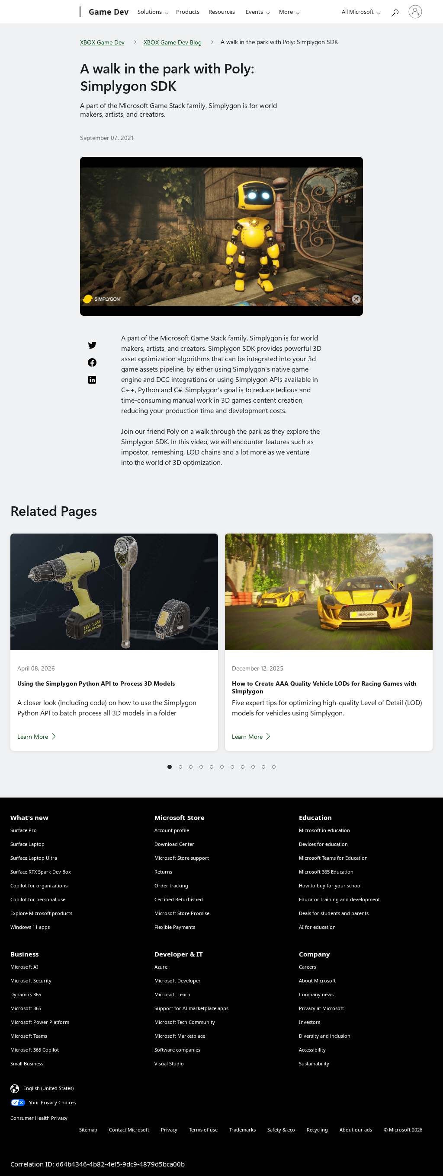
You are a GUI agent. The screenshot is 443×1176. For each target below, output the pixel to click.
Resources (222, 12)
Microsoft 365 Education (326, 871)
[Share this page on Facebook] (92, 362)
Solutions (150, 12)
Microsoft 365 (25, 1008)
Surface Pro (23, 830)
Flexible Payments (174, 927)
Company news (316, 994)
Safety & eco (281, 1129)
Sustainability (314, 1063)
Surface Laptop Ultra (33, 858)
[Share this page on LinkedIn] (92, 380)
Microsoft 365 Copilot (34, 1049)
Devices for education (323, 844)
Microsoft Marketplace (179, 1036)
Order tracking (171, 885)
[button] (169, 767)
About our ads (356, 1129)
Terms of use (203, 1129)
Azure (160, 966)
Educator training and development (339, 899)
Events (254, 12)
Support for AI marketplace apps (191, 1008)
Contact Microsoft (129, 1129)
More (286, 12)
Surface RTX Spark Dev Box (40, 871)
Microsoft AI (24, 966)
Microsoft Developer (177, 980)
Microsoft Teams (28, 1036)
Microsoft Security (30, 980)
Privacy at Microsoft (321, 1008)
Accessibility (312, 1049)
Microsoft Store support (181, 858)
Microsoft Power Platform (39, 1022)
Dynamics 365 (25, 994)
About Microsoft (317, 980)
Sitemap (88, 1129)
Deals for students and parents (334, 913)
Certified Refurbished (178, 899)
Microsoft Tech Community (184, 1022)
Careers (307, 966)
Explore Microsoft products (41, 913)
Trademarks (242, 1129)
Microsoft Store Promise (181, 913)
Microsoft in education (324, 830)
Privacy (169, 1129)
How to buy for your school (330, 885)
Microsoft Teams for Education (333, 858)
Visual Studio (169, 1063)
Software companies (177, 1049)
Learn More (32, 736)
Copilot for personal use (37, 899)
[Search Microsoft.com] (394, 11)
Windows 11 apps (30, 927)
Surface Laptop (27, 844)
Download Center (174, 844)
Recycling (317, 1129)
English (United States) (48, 1088)
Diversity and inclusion (324, 1036)
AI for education (317, 927)
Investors (309, 1022)
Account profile (171, 830)
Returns (163, 871)
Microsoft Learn (172, 994)
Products (187, 12)
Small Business (26, 1063)
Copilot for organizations (38, 885)
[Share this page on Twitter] (92, 345)
